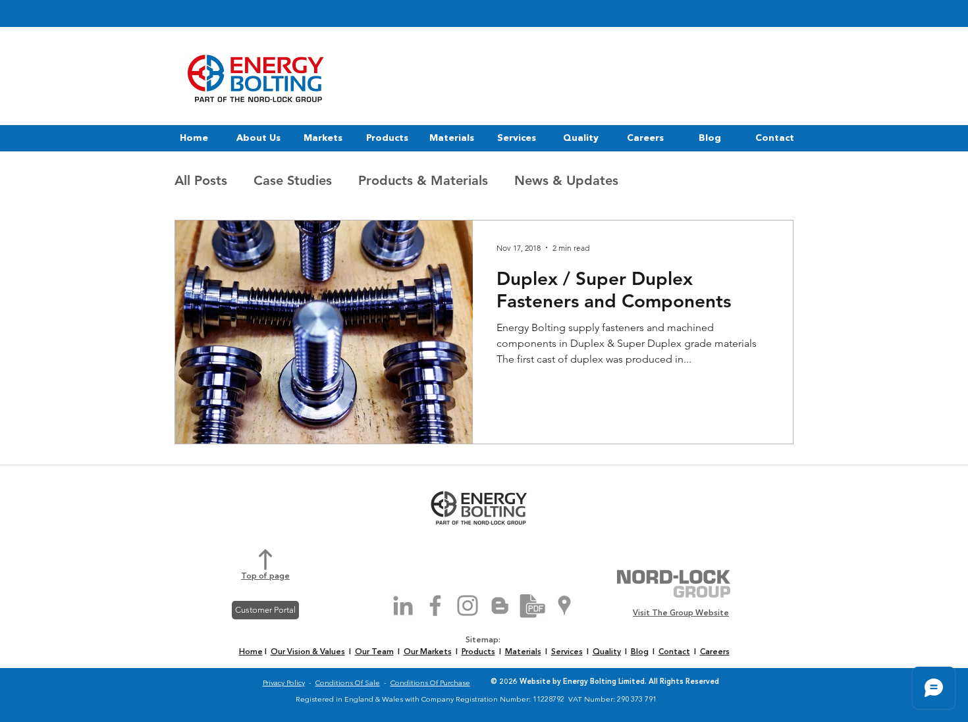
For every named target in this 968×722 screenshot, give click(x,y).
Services (567, 652)
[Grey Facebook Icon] (435, 605)
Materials (523, 652)
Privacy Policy (284, 683)
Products (478, 652)
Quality (607, 652)
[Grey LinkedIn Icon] (403, 605)
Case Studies (293, 180)
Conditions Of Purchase (430, 683)
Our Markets (428, 652)
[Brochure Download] (532, 605)
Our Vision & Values (308, 652)
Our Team (374, 652)
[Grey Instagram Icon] (467, 605)
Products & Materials (423, 180)
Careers (715, 652)
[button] (258, 138)
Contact (674, 652)
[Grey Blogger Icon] (500, 605)
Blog (640, 652)
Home (251, 652)
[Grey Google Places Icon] (564, 605)
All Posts (201, 180)
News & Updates (566, 180)
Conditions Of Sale (347, 683)
